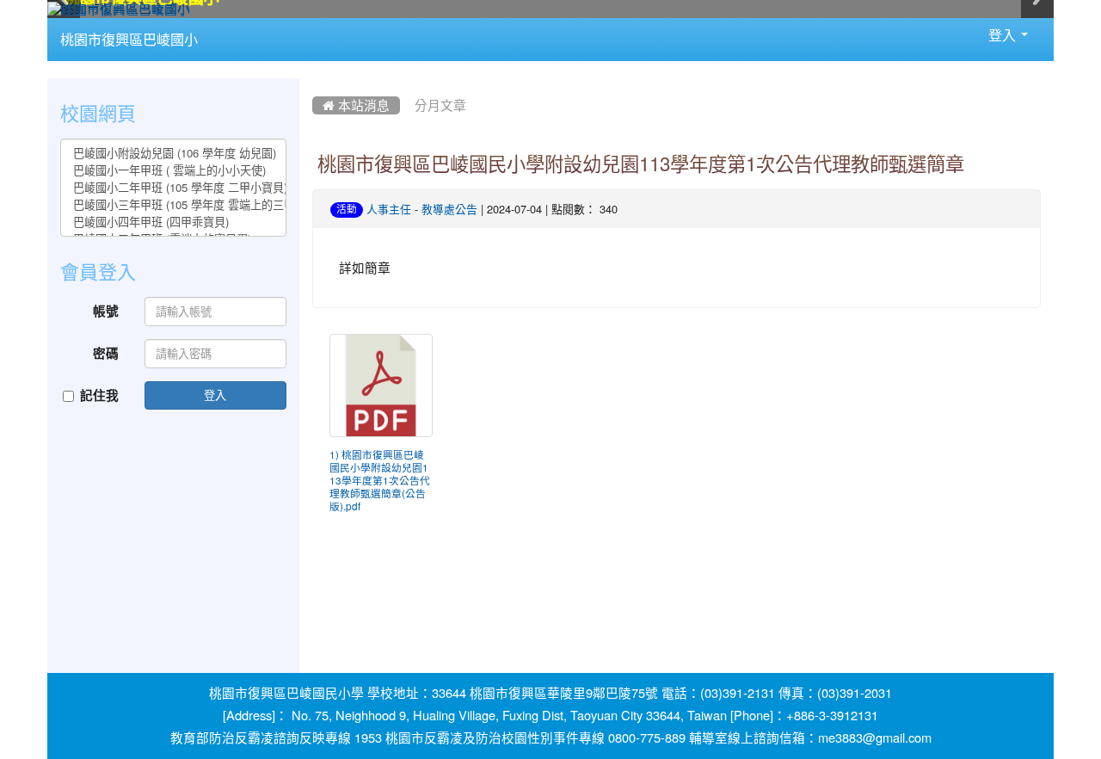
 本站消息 (356, 105)
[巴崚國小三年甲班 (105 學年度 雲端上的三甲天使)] (173, 204)
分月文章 (440, 105)
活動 (346, 209)
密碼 (106, 353)
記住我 (99, 395)
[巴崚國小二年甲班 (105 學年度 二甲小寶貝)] (173, 187)
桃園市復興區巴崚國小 (129, 39)
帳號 (106, 311)
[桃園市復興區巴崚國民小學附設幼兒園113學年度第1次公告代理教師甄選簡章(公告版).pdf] (381, 385)
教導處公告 (449, 209)
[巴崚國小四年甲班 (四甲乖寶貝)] (173, 222)
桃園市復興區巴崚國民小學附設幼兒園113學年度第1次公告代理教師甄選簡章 (640, 164)
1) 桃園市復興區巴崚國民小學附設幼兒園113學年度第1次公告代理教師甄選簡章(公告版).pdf (379, 481)
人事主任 (388, 209)
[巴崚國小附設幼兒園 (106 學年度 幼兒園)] (173, 153)
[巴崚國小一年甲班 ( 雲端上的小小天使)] (173, 170)
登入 (215, 394)
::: (214, 24)
